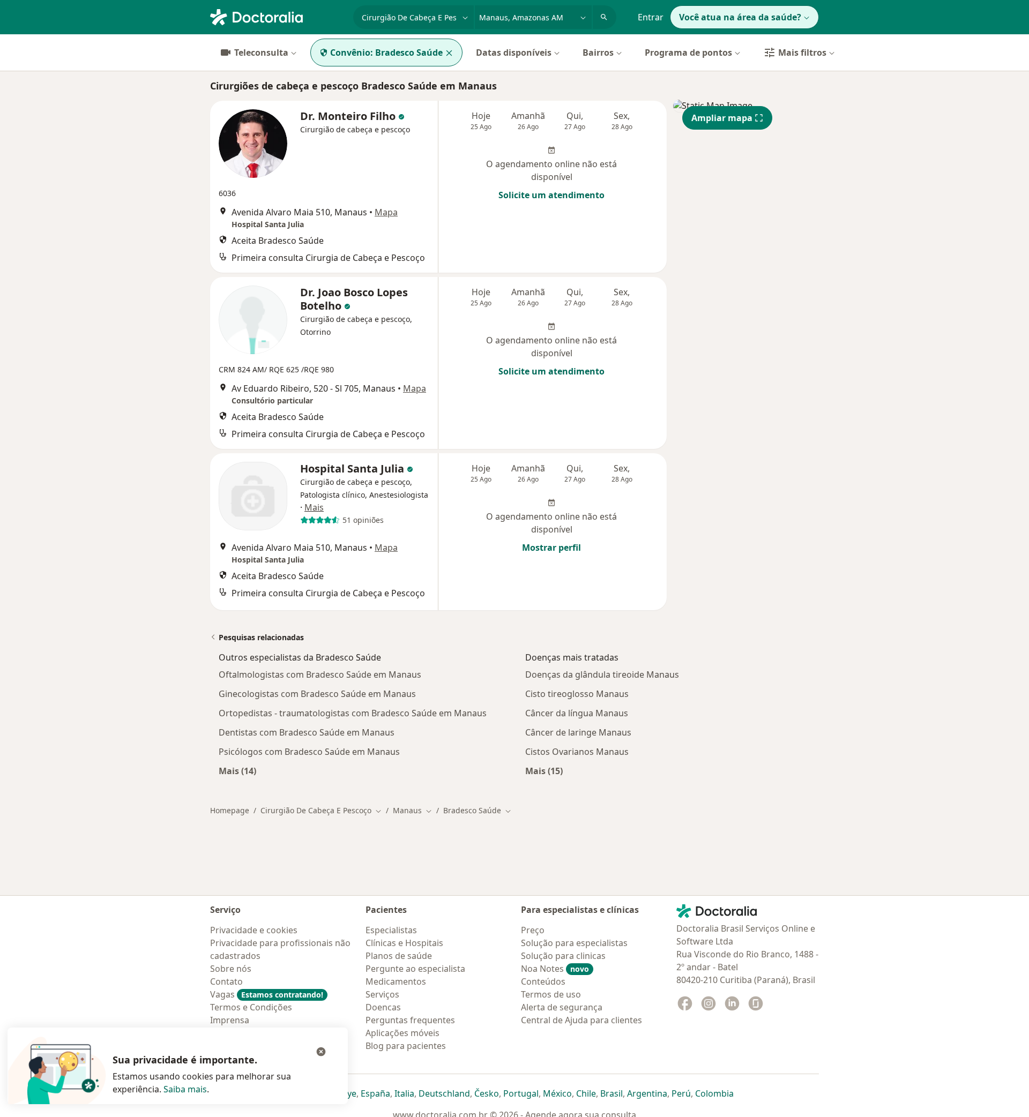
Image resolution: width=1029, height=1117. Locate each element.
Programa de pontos (688, 52)
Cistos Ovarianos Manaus (577, 752)
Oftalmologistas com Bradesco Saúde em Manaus (320, 674)
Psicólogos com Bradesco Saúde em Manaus (309, 752)
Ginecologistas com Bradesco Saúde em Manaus (317, 694)
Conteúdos (543, 981)
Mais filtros (802, 52)
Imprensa (229, 1020)
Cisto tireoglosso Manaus (577, 694)
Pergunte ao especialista (415, 968)
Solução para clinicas (563, 956)
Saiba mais (185, 1089)
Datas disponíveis (513, 52)
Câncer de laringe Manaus (578, 732)
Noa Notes (555, 968)
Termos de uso (551, 994)
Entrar (650, 17)
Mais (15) (544, 770)
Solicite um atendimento (551, 195)
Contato (226, 981)
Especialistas (391, 930)
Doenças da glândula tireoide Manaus (602, 674)
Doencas (383, 1007)
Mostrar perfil (551, 547)
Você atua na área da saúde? (740, 17)
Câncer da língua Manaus (576, 713)
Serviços (382, 994)
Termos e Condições (251, 1007)
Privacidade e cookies (253, 930)
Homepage (229, 810)
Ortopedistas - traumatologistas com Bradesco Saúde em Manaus (353, 713)
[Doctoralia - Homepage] (277, 16)
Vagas (266, 994)
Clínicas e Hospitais (404, 943)
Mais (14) (237, 770)
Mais (314, 507)
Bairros (598, 52)
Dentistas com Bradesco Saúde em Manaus (306, 732)
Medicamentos (396, 981)
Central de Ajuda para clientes (581, 1020)
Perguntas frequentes (410, 1020)
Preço (533, 930)
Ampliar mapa (721, 118)
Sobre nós (230, 968)
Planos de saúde (399, 956)
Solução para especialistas (574, 943)
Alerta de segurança (561, 1007)
